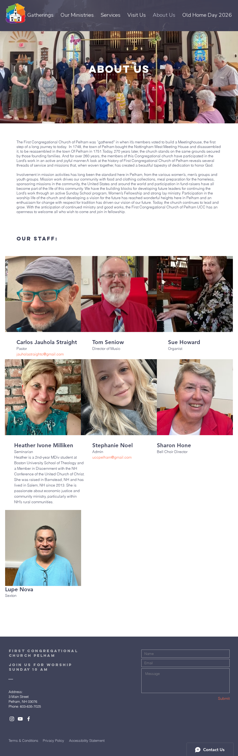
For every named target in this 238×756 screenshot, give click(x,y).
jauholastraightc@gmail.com (40, 354)
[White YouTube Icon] (20, 719)
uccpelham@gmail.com (112, 457)
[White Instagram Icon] (12, 719)
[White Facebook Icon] (29, 719)
